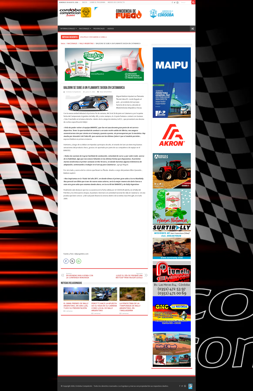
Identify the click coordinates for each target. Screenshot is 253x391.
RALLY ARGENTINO (87, 43)
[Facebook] (172, 2)
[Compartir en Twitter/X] (72, 261)
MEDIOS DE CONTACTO (116, 2)
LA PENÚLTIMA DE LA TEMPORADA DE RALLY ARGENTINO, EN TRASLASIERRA (130, 307)
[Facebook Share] (66, 261)
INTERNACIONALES (67, 29)
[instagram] (177, 2)
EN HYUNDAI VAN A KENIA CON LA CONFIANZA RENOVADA (79, 276)
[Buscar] (193, 2)
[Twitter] (175, 2)
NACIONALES (84, 29)
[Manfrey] (104, 64)
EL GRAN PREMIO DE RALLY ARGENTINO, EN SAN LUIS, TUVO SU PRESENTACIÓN (76, 305)
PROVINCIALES (99, 29)
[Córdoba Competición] (70, 12)
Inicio (63, 43)
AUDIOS (111, 29)
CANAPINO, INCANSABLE (90, 37)
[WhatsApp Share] (78, 261)
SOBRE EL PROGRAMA (97, 2)
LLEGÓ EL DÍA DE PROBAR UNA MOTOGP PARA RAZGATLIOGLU (129, 276)
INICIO (84, 2)
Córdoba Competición (73, 92)
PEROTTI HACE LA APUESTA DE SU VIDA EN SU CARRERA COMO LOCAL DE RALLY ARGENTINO (104, 307)
